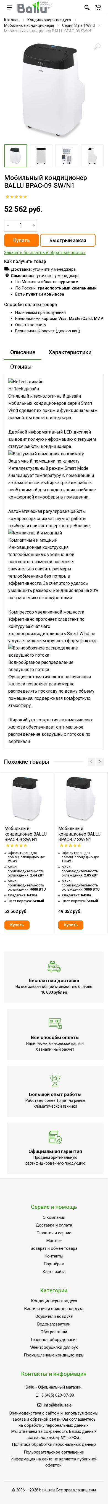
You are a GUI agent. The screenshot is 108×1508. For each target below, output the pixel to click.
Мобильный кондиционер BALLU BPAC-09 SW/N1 (25, 834)
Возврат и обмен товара (54, 1248)
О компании (54, 1217)
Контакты (53, 1256)
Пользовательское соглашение (54, 1452)
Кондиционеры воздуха (49, 20)
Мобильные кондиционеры (29, 25)
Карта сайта (54, 1271)
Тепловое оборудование (54, 1339)
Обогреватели (54, 1331)
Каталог (11, 20)
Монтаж (54, 1240)
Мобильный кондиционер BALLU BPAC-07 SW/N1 (79, 834)
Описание (22, 352)
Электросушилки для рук (54, 1347)
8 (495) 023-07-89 (57, 1395)
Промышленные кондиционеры (54, 1355)
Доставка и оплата (54, 1225)
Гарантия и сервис (53, 1232)
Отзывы (21, 366)
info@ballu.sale (58, 1405)
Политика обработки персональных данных (54, 1444)
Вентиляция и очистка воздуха (53, 1308)
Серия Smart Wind (78, 25)
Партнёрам (54, 1263)
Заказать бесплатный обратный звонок (45, 252)
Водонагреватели (53, 1324)
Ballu (30, 1387)
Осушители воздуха (54, 1316)
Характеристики (70, 352)
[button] (98, 7)
